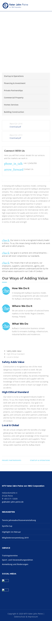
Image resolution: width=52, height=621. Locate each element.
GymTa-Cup (7, 526)
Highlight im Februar (11, 532)
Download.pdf (15, 126)
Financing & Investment (14, 83)
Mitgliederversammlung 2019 (15, 537)
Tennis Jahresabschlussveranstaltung (19, 520)
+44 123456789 (30, 163)
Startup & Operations (14, 76)
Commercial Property (13, 97)
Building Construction (14, 112)
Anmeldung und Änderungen (15, 564)
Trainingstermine (10, 555)
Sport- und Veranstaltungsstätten (17, 560)
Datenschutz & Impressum (26, 616)
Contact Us (28, 169)
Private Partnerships (13, 90)
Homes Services (11, 104)
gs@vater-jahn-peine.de (12, 502)
